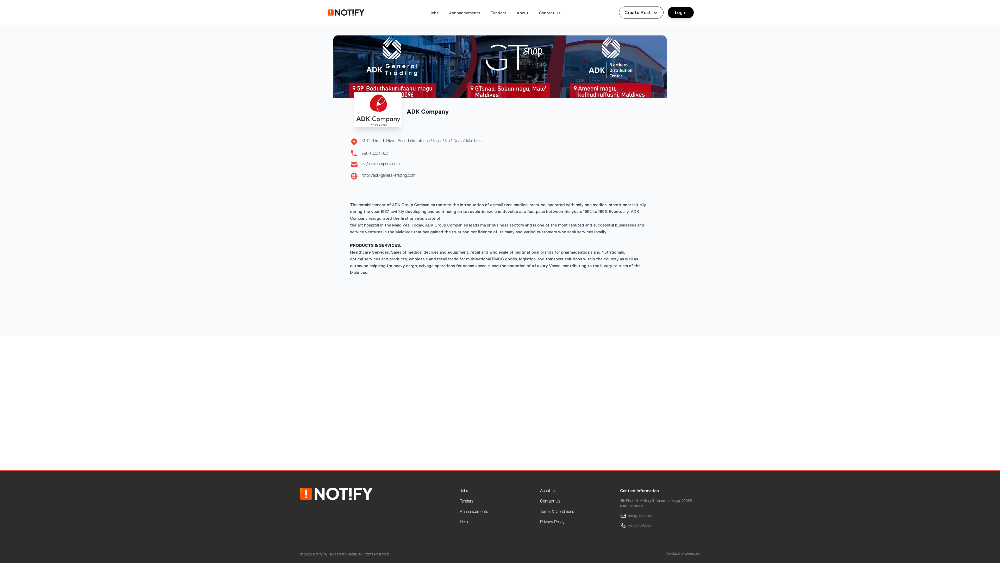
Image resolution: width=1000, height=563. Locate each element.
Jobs (434, 13)
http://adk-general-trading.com (388, 175)
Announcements (464, 13)
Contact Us (549, 13)
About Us (548, 490)
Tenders (498, 13)
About (522, 13)
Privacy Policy (552, 522)
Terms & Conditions (557, 511)
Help (464, 522)
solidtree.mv (692, 553)
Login (680, 12)
